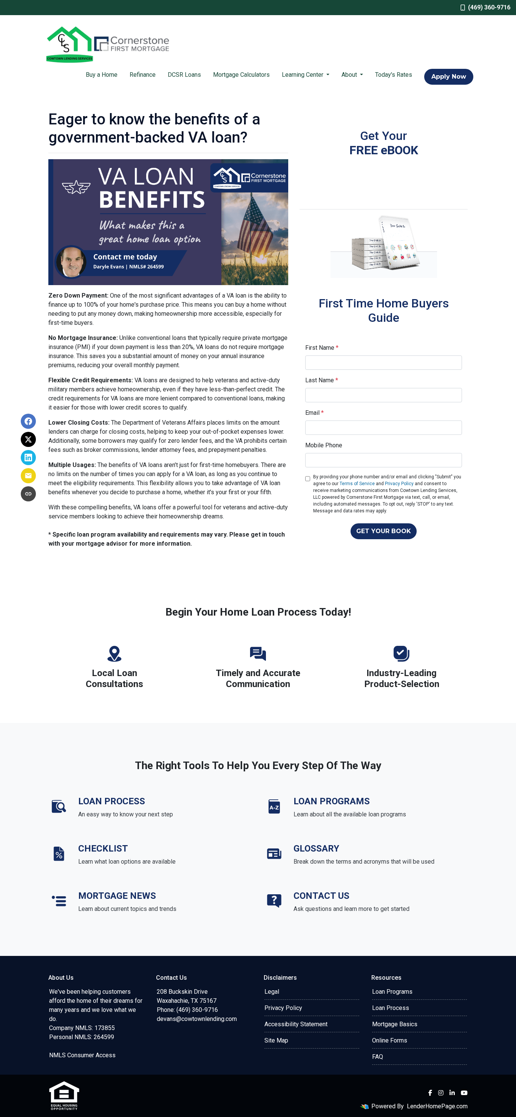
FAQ (377, 1056)
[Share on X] (28, 439)
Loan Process (390, 1008)
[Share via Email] (28, 475)
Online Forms (389, 1040)
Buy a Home (101, 74)
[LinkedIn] (452, 1093)
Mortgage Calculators (241, 74)
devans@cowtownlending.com (197, 1018)
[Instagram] (440, 1093)
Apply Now (448, 76)
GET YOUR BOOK (383, 531)
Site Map (276, 1040)
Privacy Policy (399, 483)
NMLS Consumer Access (82, 1055)
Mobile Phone (323, 445)
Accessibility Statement (296, 1024)
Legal (271, 991)
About (349, 74)
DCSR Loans (184, 74)
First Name (321, 347)
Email (314, 412)
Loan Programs (392, 991)
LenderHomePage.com (437, 1106)
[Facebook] (430, 1093)
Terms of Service (357, 483)
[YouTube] (464, 1093)
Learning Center (303, 74)
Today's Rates (393, 74)
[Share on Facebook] (28, 421)
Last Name (321, 380)
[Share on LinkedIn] (28, 457)
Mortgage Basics (394, 1024)
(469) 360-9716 (489, 7)
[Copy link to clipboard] (28, 493)
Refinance (143, 74)
